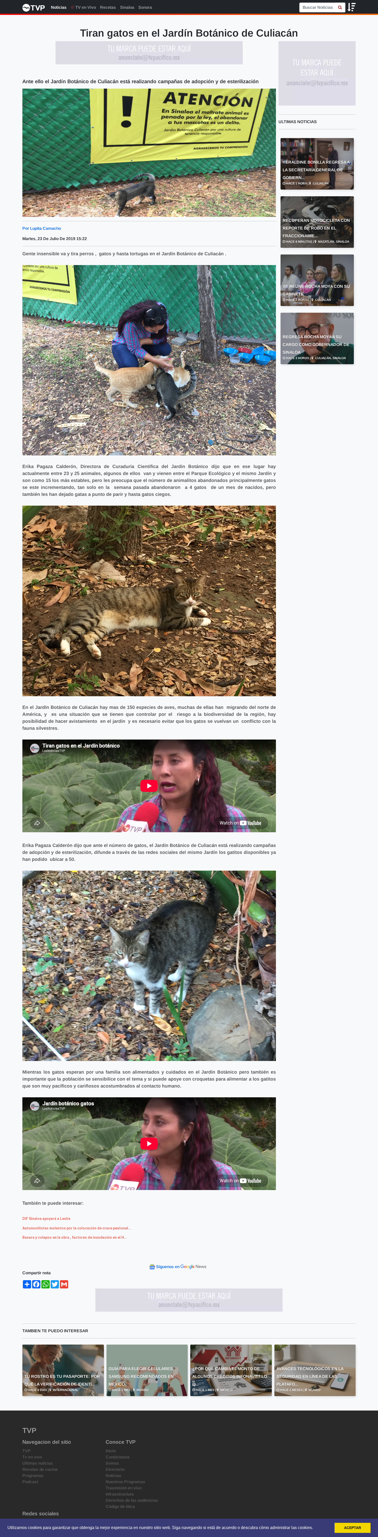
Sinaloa (127, 7)
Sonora (145, 7)
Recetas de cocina (40, 1469)
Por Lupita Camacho (41, 228)
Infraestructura (120, 1494)
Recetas (108, 7)
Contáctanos (118, 1457)
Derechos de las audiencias (132, 1500)
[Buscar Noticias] (340, 7)
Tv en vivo (32, 1457)
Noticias (59, 7)
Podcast (30, 1482)
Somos (112, 1463)
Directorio (115, 1469)
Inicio (111, 1451)
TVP (26, 1451)
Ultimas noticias (37, 1463)
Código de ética (120, 1506)
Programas (32, 1475)
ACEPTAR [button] (352, 1528)
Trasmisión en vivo (123, 1488)
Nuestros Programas (125, 1482)
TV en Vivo (85, 7)
